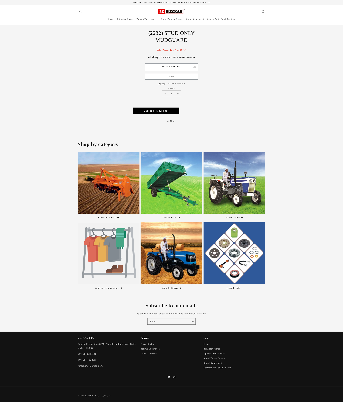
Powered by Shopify (103, 396)
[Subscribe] (192, 321)
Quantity (171, 88)
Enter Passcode (171, 66)
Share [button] (173, 121)
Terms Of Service (149, 353)
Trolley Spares (170, 217)
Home (206, 344)
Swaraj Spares (232, 217)
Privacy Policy (147, 344)
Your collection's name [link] (107, 288)
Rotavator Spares (107, 217)
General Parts (233, 288)
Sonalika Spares (170, 288)
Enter (171, 76)
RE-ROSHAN (89, 396)
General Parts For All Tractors (217, 368)
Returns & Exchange (150, 349)
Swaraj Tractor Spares (214, 358)
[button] (81, 11)
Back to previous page (156, 110)
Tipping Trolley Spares (214, 353)
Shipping (161, 84)
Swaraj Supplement (213, 363)
